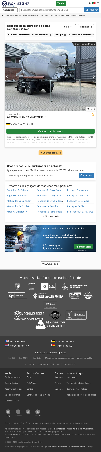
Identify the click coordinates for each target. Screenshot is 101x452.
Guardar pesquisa (51, 152)
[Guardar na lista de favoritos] (93, 114)
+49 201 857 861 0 (65, 341)
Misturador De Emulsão (18, 206)
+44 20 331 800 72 (18, 341)
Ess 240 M (29, 364)
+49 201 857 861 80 (19, 345)
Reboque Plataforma (77, 190)
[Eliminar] (50, 34)
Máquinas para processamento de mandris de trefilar (69, 358)
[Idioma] (93, 3)
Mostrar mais (51, 216)
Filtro (69, 26)
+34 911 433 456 (64, 345)
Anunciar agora (83, 246)
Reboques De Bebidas (78, 200)
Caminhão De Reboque (18, 190)
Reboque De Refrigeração (49, 211)
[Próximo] (94, 76)
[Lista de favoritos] (90, 3)
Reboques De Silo (76, 206)
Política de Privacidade (58, 446)
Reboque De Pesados (47, 206)
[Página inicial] (2, 15)
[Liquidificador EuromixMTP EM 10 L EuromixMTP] (50, 77)
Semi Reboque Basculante (80, 211)
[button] (98, 3)
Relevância (86, 26)
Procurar (93, 9)
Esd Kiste (37, 358)
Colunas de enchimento (49, 364)
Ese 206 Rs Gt (70, 364)
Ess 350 (11, 358)
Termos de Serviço (78, 446)
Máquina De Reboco (17, 211)
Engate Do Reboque (17, 195)
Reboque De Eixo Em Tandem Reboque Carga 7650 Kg (63, 200)
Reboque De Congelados (49, 195)
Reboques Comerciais (78, 195)
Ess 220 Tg (24, 358)
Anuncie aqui (52, 263)
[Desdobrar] (50, 145)
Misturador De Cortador (19, 200)
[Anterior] (7, 76)
